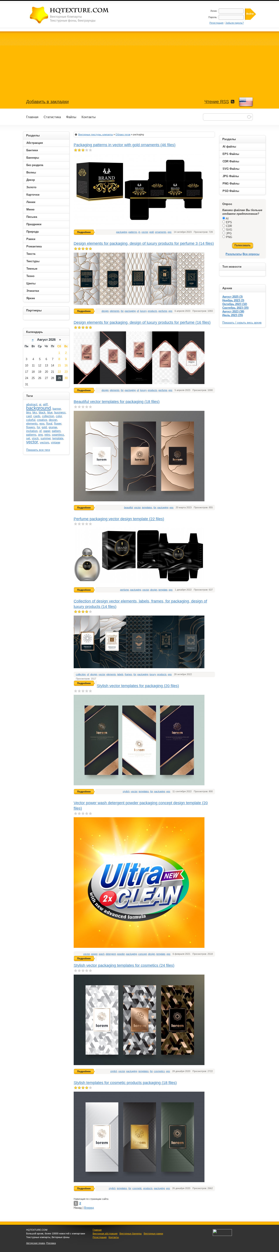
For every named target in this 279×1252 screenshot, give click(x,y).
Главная (97, 1230)
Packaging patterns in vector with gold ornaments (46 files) (124, 145)
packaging (121, 232)
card (29, 416)
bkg (28, 412)
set (28, 438)
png (40, 434)
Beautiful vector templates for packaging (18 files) (117, 401)
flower (57, 423)
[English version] (246, 102)
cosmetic (137, 1188)
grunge (53, 427)
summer (46, 438)
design (105, 311)
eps (170, 232)
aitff (45, 404)
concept (142, 954)
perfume (162, 311)
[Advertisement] (139, 61)
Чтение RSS (216, 101)
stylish (126, 791)
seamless (58, 434)
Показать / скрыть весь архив (242, 322)
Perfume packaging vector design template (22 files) (119, 519)
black (42, 412)
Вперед (89, 1207)
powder (121, 954)
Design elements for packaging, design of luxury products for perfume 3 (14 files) (144, 243)
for (122, 311)
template (162, 589)
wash (101, 954)
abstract (31, 404)
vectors (44, 442)
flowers (30, 427)
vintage (55, 442)
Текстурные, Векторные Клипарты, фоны (69, 15)
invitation (31, 431)
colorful (30, 419)
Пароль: (212, 17)
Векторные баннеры (130, 1233)
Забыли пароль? (234, 23)
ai (40, 404)
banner (57, 408)
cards (36, 416)
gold (151, 232)
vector (144, 232)
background (38, 408)
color (59, 416)
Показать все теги (38, 449)
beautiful (128, 507)
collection (81, 674)
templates (147, 507)
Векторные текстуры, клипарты (95, 134)
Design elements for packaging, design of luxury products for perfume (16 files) (142, 322)
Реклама (51, 1243)
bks (34, 412)
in (139, 232)
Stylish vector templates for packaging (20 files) (138, 686)
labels (120, 674)
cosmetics (159, 1071)
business (60, 412)
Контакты (114, 1237)
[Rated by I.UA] (222, 1235)
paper (46, 431)
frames (128, 674)
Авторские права (35, 1243)
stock (35, 438)
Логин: (213, 11)
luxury (143, 311)
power (94, 954)
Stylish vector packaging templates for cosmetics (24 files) (124, 965)
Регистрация (216, 23)
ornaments (160, 232)
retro (47, 434)
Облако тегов (123, 134)
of (138, 311)
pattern (56, 431)
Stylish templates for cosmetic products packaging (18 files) (125, 1083)
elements (114, 311)
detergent (111, 954)
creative (42, 419)
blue (50, 412)
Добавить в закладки (47, 101)
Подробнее (84, 232)
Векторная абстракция (105, 1233)
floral (49, 423)
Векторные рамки (153, 1233)
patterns (132, 232)
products (152, 311)
